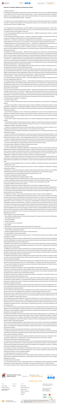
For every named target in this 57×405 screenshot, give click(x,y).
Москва (13, 385)
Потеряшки (23, 392)
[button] (50, 3)
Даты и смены (4, 385)
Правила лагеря (24, 389)
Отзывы (22, 394)
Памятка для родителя (25, 387)
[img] (3, 3)
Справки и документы (25, 391)
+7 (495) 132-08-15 (40, 3)
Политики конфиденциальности (37, 401)
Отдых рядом (23, 385)
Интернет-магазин (5, 387)
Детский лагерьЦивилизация (7, 3)
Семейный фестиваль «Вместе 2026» (6, 390)
